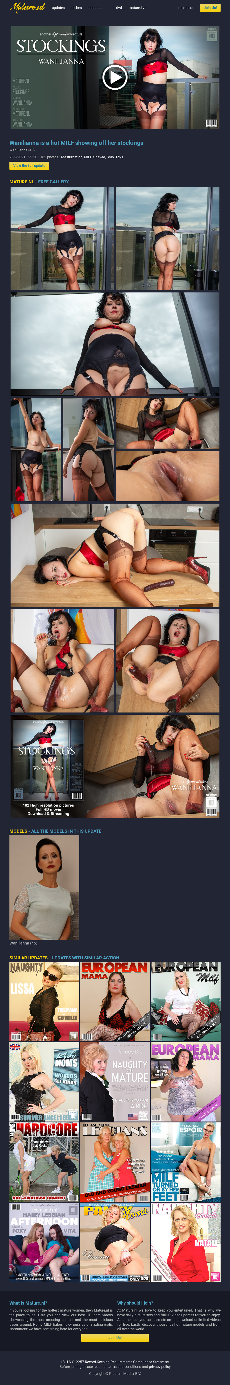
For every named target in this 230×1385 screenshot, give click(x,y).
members (185, 8)
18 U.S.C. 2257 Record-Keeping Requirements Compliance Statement (115, 1362)
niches (76, 8)
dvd (119, 8)
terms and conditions (124, 1367)
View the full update (29, 166)
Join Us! (210, 8)
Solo (110, 157)
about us (95, 8)
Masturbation (71, 157)
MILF (88, 157)
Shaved (99, 157)
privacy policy (160, 1367)
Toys (119, 157)
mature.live (137, 8)
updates (58, 8)
